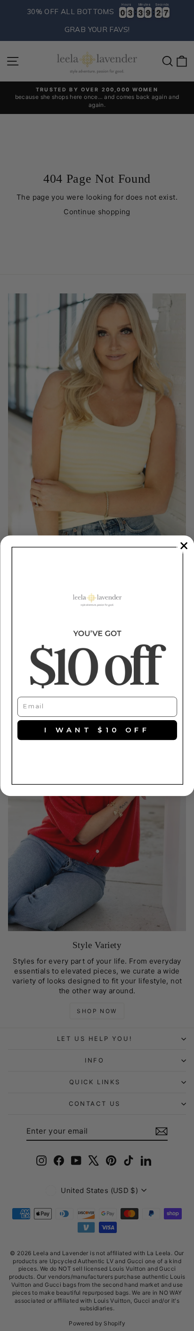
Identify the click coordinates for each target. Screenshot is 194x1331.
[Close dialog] (184, 545)
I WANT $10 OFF (97, 730)
